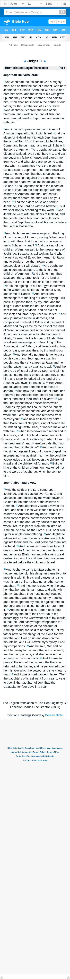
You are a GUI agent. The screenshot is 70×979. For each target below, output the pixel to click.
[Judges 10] (4, 446)
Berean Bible (54, 715)
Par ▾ (62, 68)
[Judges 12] (66, 446)
